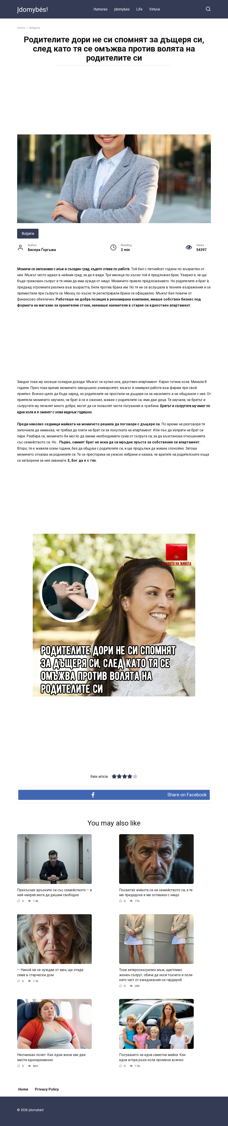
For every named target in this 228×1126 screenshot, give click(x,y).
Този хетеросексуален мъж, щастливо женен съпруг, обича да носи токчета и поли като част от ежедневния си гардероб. (155, 975)
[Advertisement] (114, 101)
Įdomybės (122, 9)
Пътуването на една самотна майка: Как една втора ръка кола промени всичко (152, 1057)
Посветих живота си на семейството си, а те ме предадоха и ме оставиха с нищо (156, 892)
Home (23, 1089)
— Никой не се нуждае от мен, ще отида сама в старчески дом (50, 972)
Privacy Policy (47, 1089)
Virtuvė (154, 9)
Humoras (101, 9)
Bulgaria (28, 233)
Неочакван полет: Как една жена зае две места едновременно (51, 1057)
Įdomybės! (32, 9)
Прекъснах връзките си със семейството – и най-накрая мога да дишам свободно (54, 892)
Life (139, 9)
